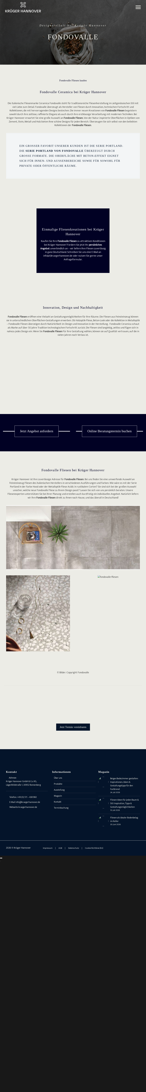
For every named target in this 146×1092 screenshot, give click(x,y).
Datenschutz (73, 848)
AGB (60, 848)
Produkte (58, 784)
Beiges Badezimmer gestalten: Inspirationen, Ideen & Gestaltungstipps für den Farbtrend (124, 784)
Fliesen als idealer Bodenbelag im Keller (124, 819)
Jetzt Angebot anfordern (36, 431)
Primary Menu (138, 7)
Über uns (58, 778)
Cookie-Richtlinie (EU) (94, 848)
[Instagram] (135, 848)
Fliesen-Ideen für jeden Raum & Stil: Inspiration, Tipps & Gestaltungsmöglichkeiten (124, 803)
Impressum (47, 848)
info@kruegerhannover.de (28, 802)
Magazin (58, 796)
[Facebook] (132, 848)
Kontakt (57, 802)
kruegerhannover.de (27, 807)
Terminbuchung (61, 808)
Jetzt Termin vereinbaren (73, 726)
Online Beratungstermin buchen (109, 431)
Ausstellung (59, 790)
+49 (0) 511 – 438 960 (27, 797)
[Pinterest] (139, 848)
